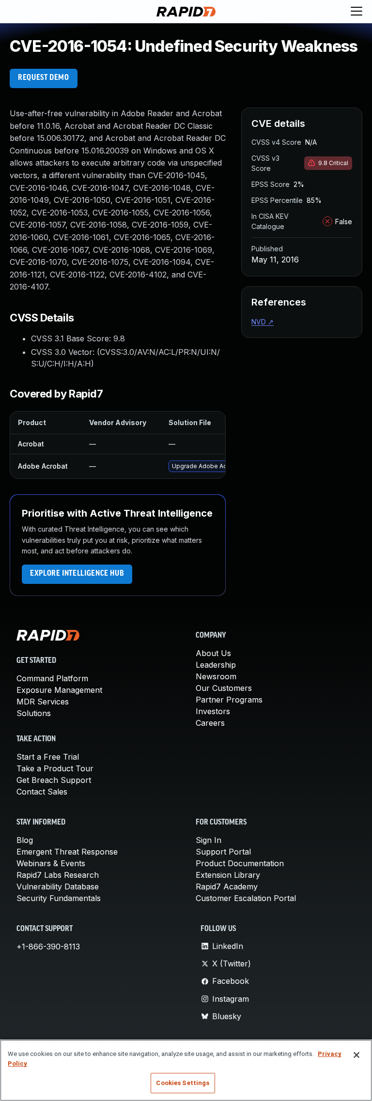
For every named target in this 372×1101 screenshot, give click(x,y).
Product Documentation (240, 863)
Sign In (208, 840)
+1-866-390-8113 (48, 946)
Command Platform (52, 678)
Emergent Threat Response (67, 851)
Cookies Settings (182, 1082)
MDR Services (42, 701)
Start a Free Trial (47, 757)
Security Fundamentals (58, 898)
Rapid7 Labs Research (57, 875)
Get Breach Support (53, 780)
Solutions (33, 713)
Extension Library (228, 875)
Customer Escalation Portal (246, 898)
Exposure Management (59, 690)
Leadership (216, 665)
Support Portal (223, 851)
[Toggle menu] (356, 11)
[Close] (356, 1055)
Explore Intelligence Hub (77, 574)
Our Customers (224, 688)
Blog (24, 840)
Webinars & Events (50, 863)
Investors (213, 711)
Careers (210, 723)
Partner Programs (229, 699)
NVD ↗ (262, 322)
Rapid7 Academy (227, 886)
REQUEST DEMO (43, 78)
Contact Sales (41, 791)
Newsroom (216, 676)
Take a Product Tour (54, 768)
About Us (213, 653)
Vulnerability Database (57, 886)
